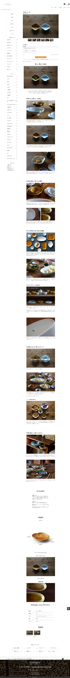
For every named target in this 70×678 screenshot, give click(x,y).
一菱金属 (8, 89)
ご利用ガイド (9, 164)
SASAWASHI (9, 112)
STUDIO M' (9, 120)
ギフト (12, 20)
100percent (9, 134)
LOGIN (68, 7)
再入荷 (12, 17)
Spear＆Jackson (9, 123)
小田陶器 (8, 95)
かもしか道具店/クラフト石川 (11, 101)
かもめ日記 (60, 7)
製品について (12, 30)
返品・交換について (10, 168)
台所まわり (9, 39)
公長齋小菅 (9, 107)
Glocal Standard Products (11, 104)
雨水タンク (41, 651)
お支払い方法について (10, 169)
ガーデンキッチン (10, 61)
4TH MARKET (9, 147)
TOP (52, 7)
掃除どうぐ (29, 651)
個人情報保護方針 (29, 658)
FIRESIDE (9, 139)
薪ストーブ (9, 69)
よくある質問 (14, 658)
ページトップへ (63, 659)
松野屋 (8, 150)
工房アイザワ (9, 109)
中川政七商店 (9, 126)
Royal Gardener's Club (11, 158)
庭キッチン (16, 651)
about (12, 27)
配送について (9, 165)
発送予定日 (24, 46)
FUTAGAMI (9, 142)
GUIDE (64, 7)
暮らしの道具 (4, 9)
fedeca (8, 145)
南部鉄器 (8, 128)
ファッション (9, 50)
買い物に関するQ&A (10, 170)
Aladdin (8, 66)
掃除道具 (8, 53)
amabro (8, 84)
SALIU (8, 115)
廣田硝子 (8, 131)
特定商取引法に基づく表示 (21, 658)
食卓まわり (9, 42)
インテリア (9, 47)
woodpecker (9, 92)
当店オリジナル (9, 45)
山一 (8, 153)
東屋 (8, 81)
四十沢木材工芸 (9, 76)
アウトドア (9, 64)
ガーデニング (9, 58)
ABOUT (55, 7)
